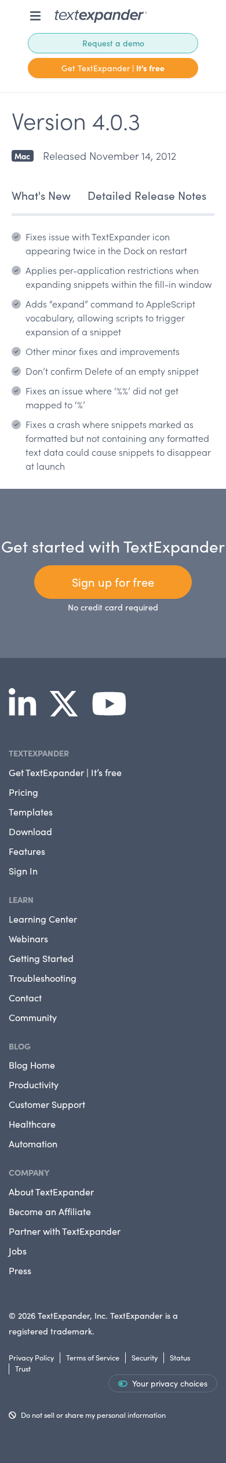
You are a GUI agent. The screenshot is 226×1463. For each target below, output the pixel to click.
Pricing (23, 792)
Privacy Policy (31, 1357)
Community (33, 1017)
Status (180, 1357)
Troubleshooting (42, 978)
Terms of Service (92, 1357)
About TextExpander (51, 1192)
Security (145, 1357)
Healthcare (32, 1124)
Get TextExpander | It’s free (65, 772)
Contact (25, 998)
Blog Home (32, 1065)
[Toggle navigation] (35, 16)
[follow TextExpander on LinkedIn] (27, 711)
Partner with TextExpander (65, 1231)
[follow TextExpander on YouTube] (114, 711)
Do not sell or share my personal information (93, 1415)
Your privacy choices (169, 1383)
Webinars (28, 938)
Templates (31, 812)
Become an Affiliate (50, 1211)
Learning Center (43, 919)
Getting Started (41, 958)
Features (27, 851)
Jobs (18, 1251)
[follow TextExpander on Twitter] (68, 711)
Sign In (23, 871)
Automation (33, 1144)
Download (30, 831)
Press (20, 1270)
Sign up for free (113, 582)
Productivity (34, 1084)
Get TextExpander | (113, 68)
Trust (23, 1368)
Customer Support (47, 1104)
